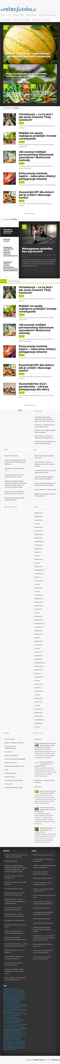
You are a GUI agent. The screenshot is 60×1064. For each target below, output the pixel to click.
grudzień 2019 (39, 655)
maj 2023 (37, 584)
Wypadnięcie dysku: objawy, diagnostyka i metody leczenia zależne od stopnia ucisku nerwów (44, 419)
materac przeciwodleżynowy (12, 1022)
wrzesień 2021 (39, 602)
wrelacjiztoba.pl (19, 59)
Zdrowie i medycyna (24, 19)
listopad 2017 (38, 716)
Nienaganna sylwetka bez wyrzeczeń (37, 250)
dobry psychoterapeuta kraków (13, 997)
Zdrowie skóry (46, 19)
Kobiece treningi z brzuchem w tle (43, 855)
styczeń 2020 (38, 652)
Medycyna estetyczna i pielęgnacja (47, 15)
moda (18, 1028)
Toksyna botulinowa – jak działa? (42, 923)
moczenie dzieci (13, 1024)
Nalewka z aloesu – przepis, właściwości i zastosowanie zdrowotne (43, 93)
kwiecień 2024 (39, 559)
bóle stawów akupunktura (17, 993)
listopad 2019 (38, 659)
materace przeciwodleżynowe (10, 1017)
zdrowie (7, 1046)
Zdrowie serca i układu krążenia (14, 780)
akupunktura (6, 988)
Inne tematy (8, 752)
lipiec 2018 (38, 687)
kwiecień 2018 (39, 698)
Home (2, 15)
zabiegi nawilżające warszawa (14, 1041)
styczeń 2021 (38, 616)
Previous (9, 223)
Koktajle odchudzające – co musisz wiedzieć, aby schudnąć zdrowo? (45, 830)
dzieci (23, 998)
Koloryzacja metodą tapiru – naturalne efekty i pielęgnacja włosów (37, 176)
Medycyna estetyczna (31, 15)
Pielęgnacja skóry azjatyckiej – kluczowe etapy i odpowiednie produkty (42, 929)
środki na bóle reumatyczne (14, 1048)
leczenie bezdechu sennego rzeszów (15, 1005)
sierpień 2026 (38, 513)
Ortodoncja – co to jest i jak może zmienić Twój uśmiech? (36, 117)
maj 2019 (37, 680)
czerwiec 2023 (39, 580)
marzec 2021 (38, 609)
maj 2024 (37, 555)
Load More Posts (29, 213)
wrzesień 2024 (39, 545)
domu (20, 998)
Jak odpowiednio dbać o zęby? (14, 888)
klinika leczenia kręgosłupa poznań (12, 1002)
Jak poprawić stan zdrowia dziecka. (15, 920)
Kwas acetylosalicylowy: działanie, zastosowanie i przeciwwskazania (26, 74)
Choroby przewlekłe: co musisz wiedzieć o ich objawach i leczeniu (44, 764)
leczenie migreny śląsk (18, 1012)
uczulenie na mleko (8, 1039)
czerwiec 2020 (39, 634)
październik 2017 (39, 720)
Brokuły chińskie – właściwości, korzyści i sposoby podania (16, 94)
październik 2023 (39, 570)
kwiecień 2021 (39, 605)
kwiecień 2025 (39, 527)
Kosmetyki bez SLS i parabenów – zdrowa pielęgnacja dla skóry (34, 386)
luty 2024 (37, 563)
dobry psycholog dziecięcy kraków (13, 995)
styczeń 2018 (38, 709)
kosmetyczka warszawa (11, 1004)
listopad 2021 (38, 598)
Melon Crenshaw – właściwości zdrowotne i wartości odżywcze (28, 55)
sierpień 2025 (38, 516)
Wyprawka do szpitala (11, 455)
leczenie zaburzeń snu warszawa (12, 1016)
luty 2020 (37, 648)
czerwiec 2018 (39, 691)
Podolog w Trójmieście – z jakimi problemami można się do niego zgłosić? (14, 971)
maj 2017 (37, 727)
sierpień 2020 (38, 630)
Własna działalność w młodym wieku (45, 489)
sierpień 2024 (38, 548)
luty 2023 (37, 591)
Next (9, 278)
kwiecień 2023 (39, 588)
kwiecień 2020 (39, 641)
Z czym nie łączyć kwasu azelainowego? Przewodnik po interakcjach (45, 809)
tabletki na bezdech (17, 1038)
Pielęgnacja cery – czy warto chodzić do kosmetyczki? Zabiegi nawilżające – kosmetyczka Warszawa (44, 938)
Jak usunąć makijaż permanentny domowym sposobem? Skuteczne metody (36, 156)
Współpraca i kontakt (18, 15)
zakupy (5, 1044)
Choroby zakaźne (10, 739)
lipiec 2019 (38, 673)
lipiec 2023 (38, 577)
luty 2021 (37, 613)
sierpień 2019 (38, 670)
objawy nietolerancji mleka (15, 1029)
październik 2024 (39, 541)
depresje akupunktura (11, 995)
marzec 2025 (38, 531)
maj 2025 (37, 523)
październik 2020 (39, 623)
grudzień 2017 (39, 712)
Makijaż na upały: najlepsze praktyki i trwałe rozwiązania (37, 135)
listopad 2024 (39, 538)
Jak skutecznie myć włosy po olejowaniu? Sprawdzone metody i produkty (45, 464)
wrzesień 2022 (39, 595)
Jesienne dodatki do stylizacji (41, 919)
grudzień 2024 (39, 534)
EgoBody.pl (38, 786)
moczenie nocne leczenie (14, 1025)
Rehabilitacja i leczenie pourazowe (15, 766)
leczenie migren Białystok (15, 1010)
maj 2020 (37, 638)
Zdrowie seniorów (36, 19)
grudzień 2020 (39, 620)
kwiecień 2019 (39, 684)
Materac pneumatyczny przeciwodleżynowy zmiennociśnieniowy (13, 1020)
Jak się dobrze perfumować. (41, 908)
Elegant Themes (39, 1060)
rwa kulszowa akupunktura (12, 1035)
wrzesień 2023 (39, 573)
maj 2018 (37, 695)
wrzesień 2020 (39, 627)
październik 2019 (39, 662)
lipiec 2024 (38, 552)
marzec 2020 (38, 645)
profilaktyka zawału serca (17, 1034)
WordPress (56, 1060)
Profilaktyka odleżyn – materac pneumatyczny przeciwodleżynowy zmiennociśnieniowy (15, 901)
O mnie (8, 15)
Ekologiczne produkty (11, 861)
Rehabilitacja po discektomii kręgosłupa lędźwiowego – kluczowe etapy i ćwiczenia (45, 745)
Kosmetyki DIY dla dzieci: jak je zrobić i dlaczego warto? (36, 194)
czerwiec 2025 (39, 520)
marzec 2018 (38, 702)
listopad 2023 (38, 566)
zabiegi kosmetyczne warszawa (11, 1040)
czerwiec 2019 (39, 677)
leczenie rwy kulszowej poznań (15, 1014)
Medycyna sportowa (6, 19)
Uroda (15, 19)
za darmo (21, 1042)
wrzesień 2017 (39, 723)
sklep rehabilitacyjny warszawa (14, 1036)
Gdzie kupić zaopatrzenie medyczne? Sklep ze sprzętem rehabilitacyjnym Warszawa (16, 462)
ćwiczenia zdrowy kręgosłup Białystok (14, 1047)
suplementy (38, 739)
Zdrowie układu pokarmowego (14, 787)
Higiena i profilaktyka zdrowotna (14, 742)
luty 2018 (37, 705)
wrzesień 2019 (39, 666)
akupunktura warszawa (12, 990)
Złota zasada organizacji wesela (42, 878)
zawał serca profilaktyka (17, 1044)
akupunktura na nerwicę (15, 988)
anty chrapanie (13, 992)
